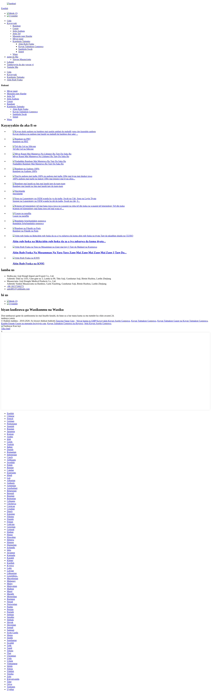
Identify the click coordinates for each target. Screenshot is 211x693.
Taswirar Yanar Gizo (65, 321)
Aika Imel (5, 328)
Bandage (17, 26)
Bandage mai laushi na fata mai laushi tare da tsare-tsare (38, 186)
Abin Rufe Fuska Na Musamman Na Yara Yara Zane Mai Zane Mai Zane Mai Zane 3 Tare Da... (70, 252)
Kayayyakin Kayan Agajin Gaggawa (113, 321)
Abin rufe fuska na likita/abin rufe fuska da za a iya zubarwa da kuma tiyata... (59, 241)
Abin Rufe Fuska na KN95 (28, 263)
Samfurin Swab (25, 49)
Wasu (15, 54)
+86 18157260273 (15, 286)
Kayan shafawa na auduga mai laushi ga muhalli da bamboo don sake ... (45, 134)
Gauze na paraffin (21, 216)
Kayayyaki (12, 23)
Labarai (10, 62)
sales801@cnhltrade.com (18, 289)
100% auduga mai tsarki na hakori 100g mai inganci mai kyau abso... (44, 179)
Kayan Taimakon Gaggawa (30, 46)
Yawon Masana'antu (22, 59)
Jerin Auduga (19, 31)
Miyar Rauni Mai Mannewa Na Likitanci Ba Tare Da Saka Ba (41, 156)
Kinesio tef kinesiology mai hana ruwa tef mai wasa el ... (38, 208)
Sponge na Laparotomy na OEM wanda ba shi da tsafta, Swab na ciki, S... (46, 201)
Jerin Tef (17, 33)
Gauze (16, 28)
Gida (9, 20)
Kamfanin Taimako (21, 41)
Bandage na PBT (20, 141)
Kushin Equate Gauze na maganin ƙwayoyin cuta (23, 323)
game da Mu (12, 57)
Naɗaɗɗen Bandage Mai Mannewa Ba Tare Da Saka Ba (38, 164)
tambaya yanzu (8, 318)
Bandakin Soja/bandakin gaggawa (28, 223)
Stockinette (18, 193)
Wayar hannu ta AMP (86, 321)
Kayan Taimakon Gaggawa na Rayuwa (65, 323)
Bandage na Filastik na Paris (25, 231)
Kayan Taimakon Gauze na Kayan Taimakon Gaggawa (182, 321)
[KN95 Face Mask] (26, 258)
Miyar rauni (18, 39)
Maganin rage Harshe (22, 36)
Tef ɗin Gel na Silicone (23, 149)
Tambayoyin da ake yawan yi (20, 64)
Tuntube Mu (12, 67)
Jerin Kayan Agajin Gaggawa (97, 323)
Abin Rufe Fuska (26, 44)
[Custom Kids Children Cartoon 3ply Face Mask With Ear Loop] (55, 247)
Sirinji (21, 51)
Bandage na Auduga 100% (25, 171)
